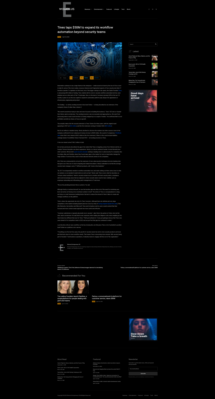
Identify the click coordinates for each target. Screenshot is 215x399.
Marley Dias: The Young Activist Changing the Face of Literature (137, 81)
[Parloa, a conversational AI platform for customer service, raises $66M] (107, 287)
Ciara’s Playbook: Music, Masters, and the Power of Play (71, 363)
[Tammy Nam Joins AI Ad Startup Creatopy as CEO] (155, 74)
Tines (120, 91)
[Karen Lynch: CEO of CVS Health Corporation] (155, 66)
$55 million (108, 126)
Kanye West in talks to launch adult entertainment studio (107, 381)
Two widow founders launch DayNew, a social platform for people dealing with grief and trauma (72, 298)
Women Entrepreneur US (73, 244)
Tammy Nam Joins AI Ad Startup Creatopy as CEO (137, 73)
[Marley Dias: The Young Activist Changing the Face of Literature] (155, 82)
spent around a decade (80, 152)
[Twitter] (156, 9)
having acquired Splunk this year (107, 204)
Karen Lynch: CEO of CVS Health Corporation (68, 367)
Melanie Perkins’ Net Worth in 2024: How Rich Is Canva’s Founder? (106, 363)
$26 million (73, 126)
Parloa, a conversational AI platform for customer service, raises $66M (139, 267)
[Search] (156, 44)
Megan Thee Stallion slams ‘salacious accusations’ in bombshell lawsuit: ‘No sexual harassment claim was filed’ (107, 376)
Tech (59, 37)
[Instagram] (152, 9)
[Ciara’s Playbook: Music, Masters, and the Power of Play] (155, 58)
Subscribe (143, 373)
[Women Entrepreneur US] (61, 248)
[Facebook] (149, 9)
